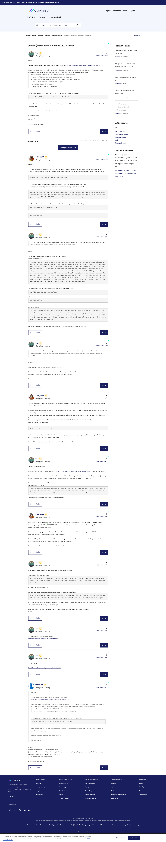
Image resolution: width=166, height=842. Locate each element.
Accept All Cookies (134, 838)
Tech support (143, 795)
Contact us (12, 796)
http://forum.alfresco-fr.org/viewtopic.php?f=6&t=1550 (74, 471)
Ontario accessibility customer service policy (105, 825)
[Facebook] (10, 810)
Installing (40, 124)
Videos (61, 795)
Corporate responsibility (118, 795)
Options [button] (136, 36)
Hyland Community (113, 10)
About (113, 787)
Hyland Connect (31, 36)
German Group (120, 143)
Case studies (39, 783)
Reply (104, 131)
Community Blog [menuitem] (56, 17)
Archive (36, 119)
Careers (113, 783)
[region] (83, 837)
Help (125, 10)
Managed (87, 787)
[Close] (163, 837)
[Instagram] (19, 810)
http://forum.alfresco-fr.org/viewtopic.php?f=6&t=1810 (44, 639)
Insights (38, 791)
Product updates (64, 798)
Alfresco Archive (57, 36)
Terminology (62, 787)
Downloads (62, 791)
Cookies (35, 825)
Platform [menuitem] (42, 17)
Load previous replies (68, 147)
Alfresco (47, 36)
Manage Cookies (120, 838)
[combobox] (66, 25)
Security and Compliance (56, 825)
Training (141, 787)
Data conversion (90, 795)
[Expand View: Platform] (46, 17)
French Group (120, 131)
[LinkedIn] (24, 810)
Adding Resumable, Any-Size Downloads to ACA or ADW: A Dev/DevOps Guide (123, 107)
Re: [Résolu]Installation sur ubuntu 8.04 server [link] (77, 36)
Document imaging (90, 798)
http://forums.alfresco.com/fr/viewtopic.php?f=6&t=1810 (44, 668)
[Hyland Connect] (40, 11)
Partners (113, 791)
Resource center (63, 783)
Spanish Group (120, 137)
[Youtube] (29, 810)
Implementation (90, 783)
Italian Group (119, 140)
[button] (30, 131)
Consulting (88, 791)
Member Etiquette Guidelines (125, 173)
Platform (40, 36)
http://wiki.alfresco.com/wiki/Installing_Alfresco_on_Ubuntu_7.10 (84, 65)
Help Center (119, 176)
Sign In (132, 10)
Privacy (29, 825)
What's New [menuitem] (31, 17)
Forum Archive (33, 124)
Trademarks (69, 825)
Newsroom (114, 798)
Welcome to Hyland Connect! (125, 170)
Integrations (39, 795)
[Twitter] (15, 810)
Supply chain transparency (82, 825)
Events (141, 783)
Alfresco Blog (119, 57)
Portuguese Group (121, 134)
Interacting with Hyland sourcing (129, 825)
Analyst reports (40, 787)
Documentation (143, 791)
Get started (32, 3)
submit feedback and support (48, 3)
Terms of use (43, 825)
